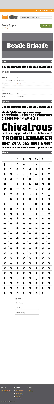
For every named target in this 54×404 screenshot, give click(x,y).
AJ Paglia (19, 84)
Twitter (30, 390)
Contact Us (18, 396)
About (37, 11)
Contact (51, 11)
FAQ (47, 11)
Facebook (31, 392)
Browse (23, 18)
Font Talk (42, 11)
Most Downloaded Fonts (7, 392)
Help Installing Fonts (20, 395)
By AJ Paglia (5, 28)
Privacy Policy (18, 398)
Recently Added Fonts (6, 390)
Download (46, 26)
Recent (32, 18)
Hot (28, 18)
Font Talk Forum (19, 393)
